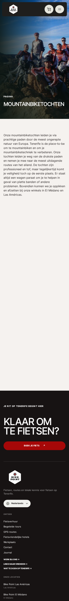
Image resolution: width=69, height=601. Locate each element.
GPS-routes (10, 531)
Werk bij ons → (12, 559)
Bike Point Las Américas (17, 586)
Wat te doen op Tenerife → (18, 568)
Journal (8, 552)
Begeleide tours (12, 526)
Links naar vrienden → (16, 564)
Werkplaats (10, 542)
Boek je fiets (34, 445)
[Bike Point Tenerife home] (13, 9)
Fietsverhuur (11, 521)
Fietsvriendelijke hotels (16, 537)
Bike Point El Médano (15, 596)
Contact (8, 547)
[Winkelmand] (49, 9)
